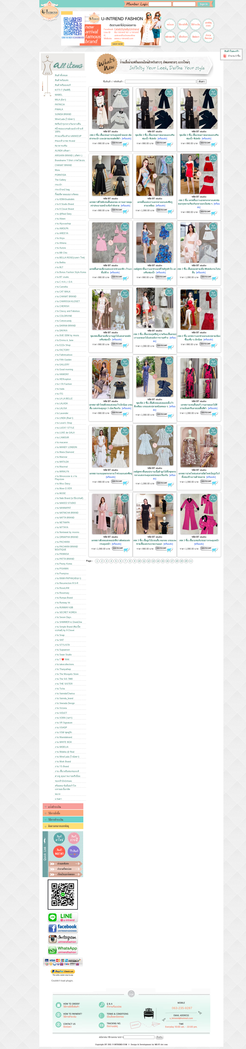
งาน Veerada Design (65, 703)
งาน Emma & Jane (64, 340)
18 (177, 561)
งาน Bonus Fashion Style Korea (70, 272)
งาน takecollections (64, 664)
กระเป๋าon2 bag (62, 189)
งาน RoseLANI (62, 588)
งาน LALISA (61, 408)
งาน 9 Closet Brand (64, 209)
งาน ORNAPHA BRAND (66, 537)
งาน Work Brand (63, 761)
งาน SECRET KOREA (66, 612)
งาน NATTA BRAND (64, 517)
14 (158, 561)
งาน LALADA (61, 403)
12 (148, 561)
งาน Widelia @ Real (64, 752)
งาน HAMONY (62, 374)
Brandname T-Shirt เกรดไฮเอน (70, 160)
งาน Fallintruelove (63, 355)
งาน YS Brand (62, 766)
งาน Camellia (61, 287)
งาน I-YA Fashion (63, 384)
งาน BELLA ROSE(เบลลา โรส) (70, 257)
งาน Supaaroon (62, 649)
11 (144, 561)
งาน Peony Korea (63, 563)
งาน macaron (61, 442)
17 (172, 561)
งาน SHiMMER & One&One (68, 622)
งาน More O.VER (63, 488)
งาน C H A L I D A (63, 282)
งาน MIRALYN (62, 471)
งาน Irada (59, 389)
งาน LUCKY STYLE (64, 428)
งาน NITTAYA (61, 527)
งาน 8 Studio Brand (64, 204)
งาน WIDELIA (61, 747)
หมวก (57, 794)
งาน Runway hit (62, 602)
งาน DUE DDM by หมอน (67, 335)
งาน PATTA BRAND (64, 559)
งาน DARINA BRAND (65, 325)
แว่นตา (58, 799)
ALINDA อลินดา (62, 150)
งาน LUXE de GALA (65, 432)
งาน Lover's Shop (63, 423)
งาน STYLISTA (62, 645)
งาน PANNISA (62, 554)
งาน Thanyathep (63, 669)
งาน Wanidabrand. (64, 737)
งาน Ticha (60, 688)
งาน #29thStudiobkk (64, 199)
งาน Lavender (61, 413)
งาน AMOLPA (61, 228)
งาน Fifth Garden (63, 359)
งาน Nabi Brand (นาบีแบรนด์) (69, 498)
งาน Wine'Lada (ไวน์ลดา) (67, 756)
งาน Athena (60, 243)
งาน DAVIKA (61, 330)
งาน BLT (59, 267)
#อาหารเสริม (61, 146)
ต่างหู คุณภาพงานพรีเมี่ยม (67, 776)
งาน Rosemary (62, 593)
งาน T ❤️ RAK (62, 659)
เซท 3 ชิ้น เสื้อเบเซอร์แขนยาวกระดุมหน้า (199, 540)
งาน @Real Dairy (63, 214)
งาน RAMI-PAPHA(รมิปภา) (68, 578)
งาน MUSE (60, 493)
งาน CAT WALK (62, 291)
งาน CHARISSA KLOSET (67, 301)
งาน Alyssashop (63, 223)
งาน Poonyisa (61, 573)
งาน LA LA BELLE (64, 398)
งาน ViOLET (61, 713)
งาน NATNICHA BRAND (66, 513)
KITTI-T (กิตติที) (62, 90)
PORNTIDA (60, 175)
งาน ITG (59, 393)
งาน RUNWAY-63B (64, 607)
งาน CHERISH (62, 306)
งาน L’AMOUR (62, 437)
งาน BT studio (62, 277)
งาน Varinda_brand (64, 698)
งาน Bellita (60, 262)
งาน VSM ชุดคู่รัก (63, 732)
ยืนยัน (159, 1037)
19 (181, 561)
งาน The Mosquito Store (66, 674)
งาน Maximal (61, 466)
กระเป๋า (58, 184)
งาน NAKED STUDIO (65, 503)
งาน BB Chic (61, 252)
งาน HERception (63, 379)
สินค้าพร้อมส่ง (61, 80)
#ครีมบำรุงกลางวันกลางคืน (68, 124)
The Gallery (60, 180)
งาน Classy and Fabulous (67, 311)
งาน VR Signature (63, 722)
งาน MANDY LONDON (66, 447)
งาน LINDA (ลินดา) (64, 418)
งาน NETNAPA (62, 522)
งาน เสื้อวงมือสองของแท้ (67, 771)
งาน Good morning (64, 369)
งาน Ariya (59, 238)
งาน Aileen (60, 218)
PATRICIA (60, 104)
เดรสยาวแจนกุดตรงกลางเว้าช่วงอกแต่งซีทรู (110, 473)
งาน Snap (59, 635)
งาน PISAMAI (62, 568)
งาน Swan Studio (63, 654)
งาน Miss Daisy (62, 483)
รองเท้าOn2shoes (63, 781)
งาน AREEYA (61, 233)
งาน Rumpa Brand (64, 598)
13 (153, 561)
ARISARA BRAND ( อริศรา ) (68, 155)
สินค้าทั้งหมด (61, 75)
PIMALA (59, 109)
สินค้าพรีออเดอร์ (63, 85)
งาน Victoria (61, 708)
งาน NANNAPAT (63, 508)
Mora (57, 170)
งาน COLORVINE (63, 316)
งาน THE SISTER (63, 684)
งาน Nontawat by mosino (67, 532)
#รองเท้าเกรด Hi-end (65, 141)
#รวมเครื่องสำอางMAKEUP (68, 136)
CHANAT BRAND (63, 165)
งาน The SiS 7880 (64, 679)
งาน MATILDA (62, 462)
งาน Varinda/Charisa (65, 693)
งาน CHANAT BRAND (65, 296)
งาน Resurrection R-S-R (66, 583)
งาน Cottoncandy (63, 321)
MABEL (58, 95)
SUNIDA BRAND (63, 114)
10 (139, 561)
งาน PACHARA (62, 542)
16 (167, 561)
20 (186, 561)
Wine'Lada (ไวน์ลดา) (65, 119)
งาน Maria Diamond (64, 452)
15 (162, 561)
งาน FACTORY (62, 350)
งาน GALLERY (62, 364)
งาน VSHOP (61, 727)
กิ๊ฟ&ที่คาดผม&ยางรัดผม (66, 194)
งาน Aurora (60, 248)
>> (190, 561)
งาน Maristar (61, 457)
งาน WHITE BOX (63, 742)
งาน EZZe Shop (62, 345)
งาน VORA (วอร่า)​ (63, 718)
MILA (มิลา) (60, 99)
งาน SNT (59, 640)
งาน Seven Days (63, 617)
